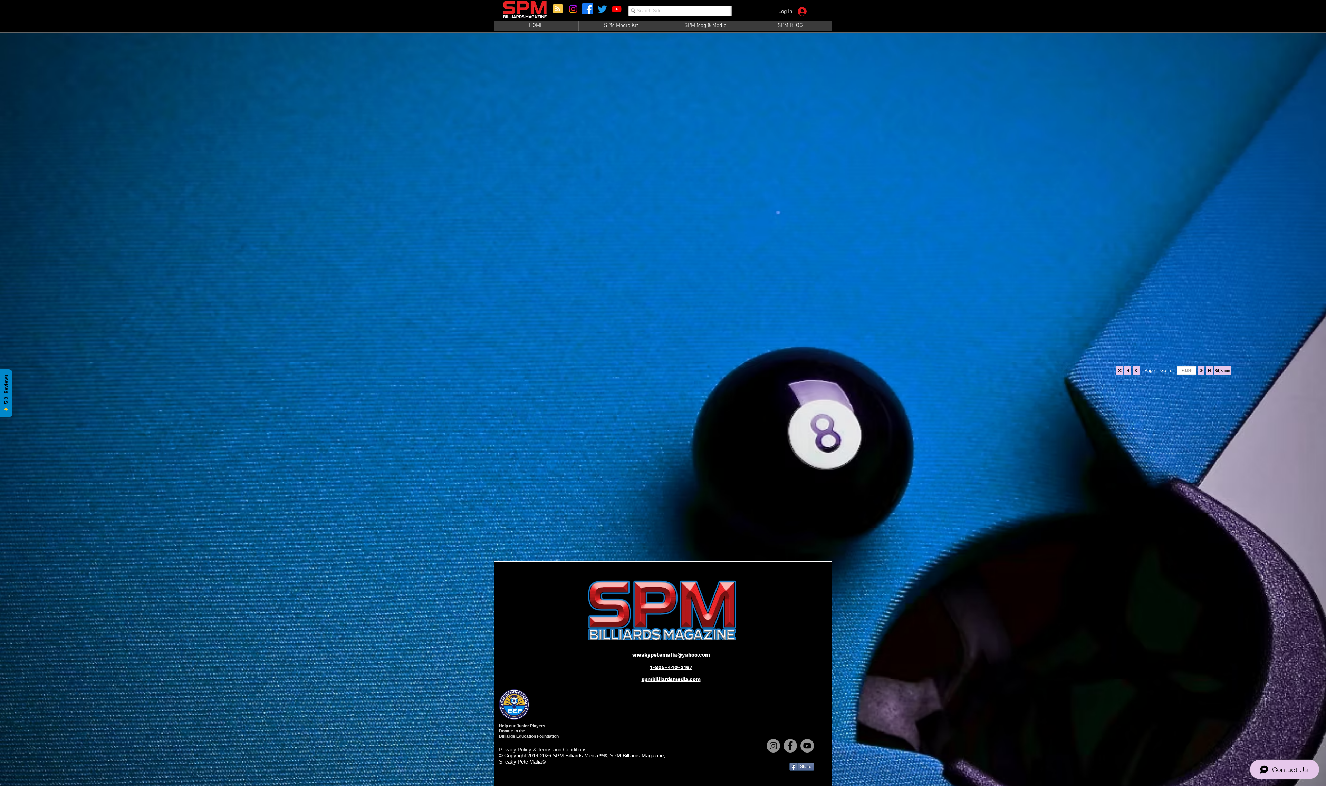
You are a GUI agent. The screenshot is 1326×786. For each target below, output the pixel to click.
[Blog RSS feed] (558, 9)
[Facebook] (587, 8)
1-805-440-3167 (671, 667)
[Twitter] (602, 8)
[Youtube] (616, 8)
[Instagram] (573, 8)
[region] (525, 13)
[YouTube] (807, 746)
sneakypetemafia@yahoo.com (671, 655)
